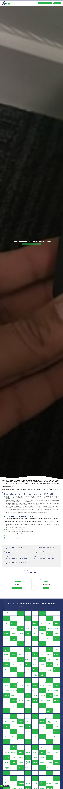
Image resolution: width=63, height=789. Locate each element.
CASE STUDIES (33, 3)
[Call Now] (4, 786)
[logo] (6, 3)
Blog (27, 3)
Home (12, 3)
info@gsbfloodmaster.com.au (46, 583)
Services (23, 3)
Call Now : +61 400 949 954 (45, 3)
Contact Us (57, 3)
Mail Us (46, 587)
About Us (17, 3)
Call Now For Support (17, 587)
